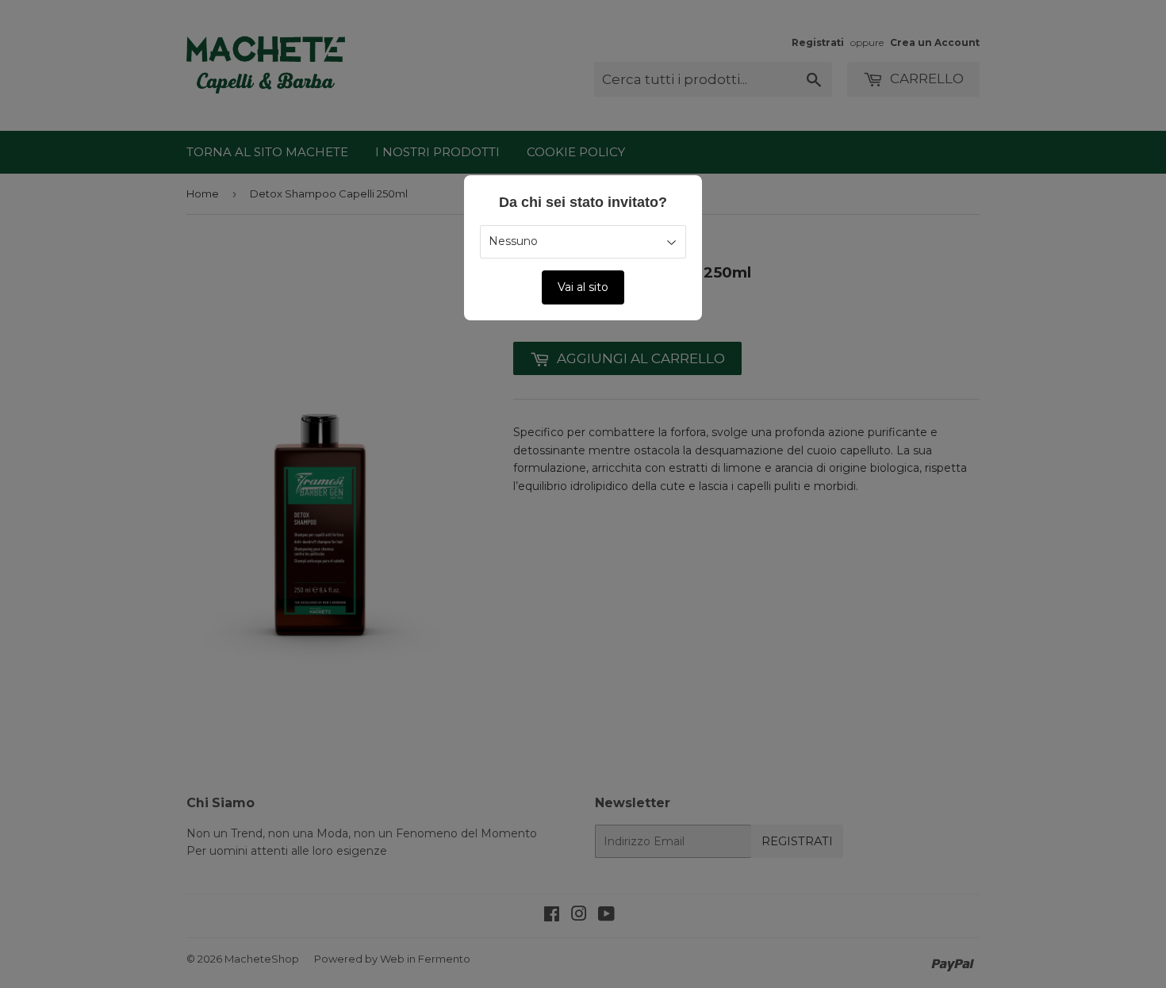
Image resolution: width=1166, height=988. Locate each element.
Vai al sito (583, 287)
